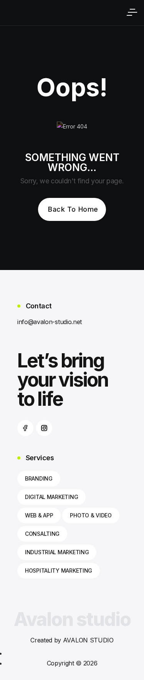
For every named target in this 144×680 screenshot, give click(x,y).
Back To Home (73, 209)
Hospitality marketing (58, 570)
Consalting (42, 533)
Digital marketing (51, 497)
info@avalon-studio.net (49, 322)
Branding (39, 478)
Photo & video (90, 515)
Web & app (39, 515)
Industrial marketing (57, 552)
